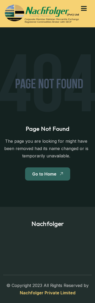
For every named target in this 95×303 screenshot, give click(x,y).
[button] (84, 8)
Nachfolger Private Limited (47, 292)
